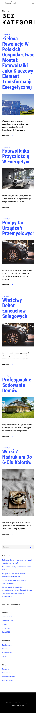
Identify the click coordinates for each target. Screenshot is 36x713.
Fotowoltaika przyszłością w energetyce (16, 156)
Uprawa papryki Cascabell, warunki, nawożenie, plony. (14, 581)
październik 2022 (8, 628)
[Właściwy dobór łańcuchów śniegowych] (18, 350)
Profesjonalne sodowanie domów (16, 385)
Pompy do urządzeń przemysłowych (18, 228)
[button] (33, 3)
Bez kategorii (7, 34)
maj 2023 (5, 624)
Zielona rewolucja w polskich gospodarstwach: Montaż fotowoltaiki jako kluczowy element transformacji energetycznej (17, 591)
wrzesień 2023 (7, 621)
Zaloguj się (6, 669)
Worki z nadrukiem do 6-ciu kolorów (17, 457)
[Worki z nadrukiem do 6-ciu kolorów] (18, 520)
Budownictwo (7, 653)
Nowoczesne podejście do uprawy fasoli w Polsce (17, 568)
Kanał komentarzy (8, 677)
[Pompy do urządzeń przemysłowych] (18, 267)
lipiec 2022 (6, 632)
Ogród (4, 656)
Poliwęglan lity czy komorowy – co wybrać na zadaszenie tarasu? (17, 561)
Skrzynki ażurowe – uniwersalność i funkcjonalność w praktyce (14, 575)
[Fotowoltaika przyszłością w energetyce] (18, 193)
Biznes (4, 649)
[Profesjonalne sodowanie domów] (18, 422)
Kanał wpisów (7, 673)
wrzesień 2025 (7, 617)
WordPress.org (7, 680)
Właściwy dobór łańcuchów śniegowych (14, 308)
